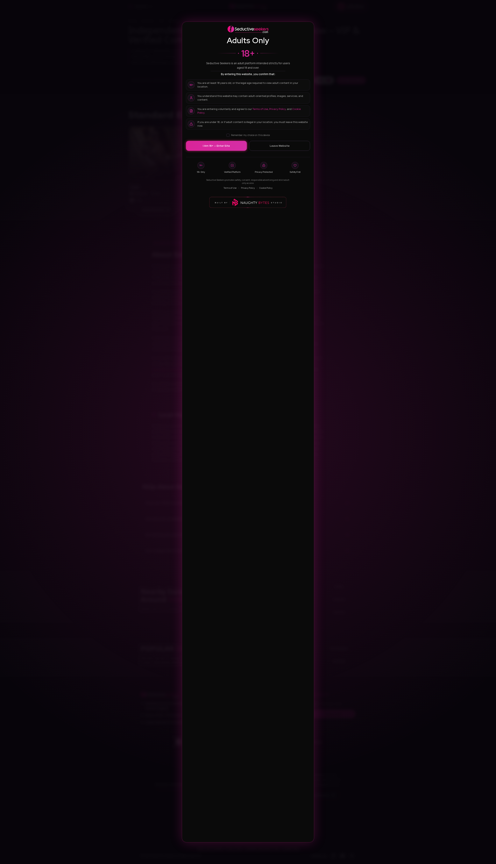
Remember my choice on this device (250, 135)
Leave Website (280, 145)
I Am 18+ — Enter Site (216, 145)
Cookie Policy (266, 187)
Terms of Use (260, 109)
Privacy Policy (277, 109)
